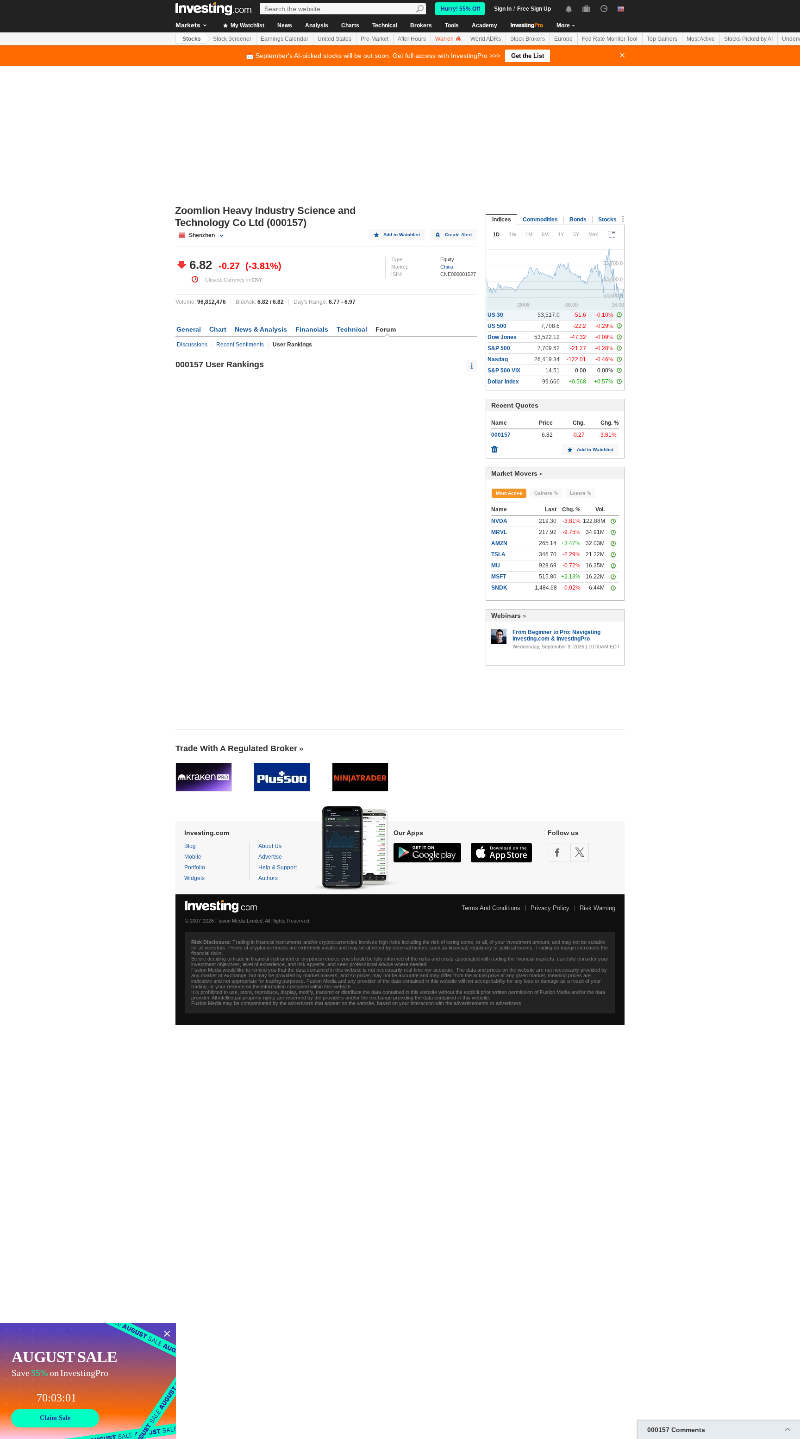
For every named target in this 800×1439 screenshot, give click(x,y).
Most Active (701, 39)
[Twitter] (579, 852)
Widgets (194, 878)
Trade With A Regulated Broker (236, 748)
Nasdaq (498, 359)
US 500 (497, 326)
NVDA (499, 521)
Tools (452, 25)
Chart (217, 329)
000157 (501, 435)
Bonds (578, 219)
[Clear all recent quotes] (494, 447)
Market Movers (514, 473)
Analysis (316, 25)
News (284, 25)
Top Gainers (662, 39)
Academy (484, 25)
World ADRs (485, 39)
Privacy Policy (550, 908)
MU (495, 565)
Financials (311, 329)
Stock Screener (232, 39)
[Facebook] (557, 852)
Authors (268, 878)
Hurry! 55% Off (460, 9)
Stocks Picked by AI (748, 39)
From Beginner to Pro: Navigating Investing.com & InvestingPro (556, 635)
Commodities (540, 219)
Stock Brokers (527, 39)
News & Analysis (261, 329)
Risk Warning (597, 908)
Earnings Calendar (284, 39)
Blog (190, 846)
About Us (269, 846)
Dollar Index (503, 381)
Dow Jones (502, 337)
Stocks (191, 39)
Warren (445, 39)
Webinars (506, 615)
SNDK (499, 587)
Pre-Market (374, 39)
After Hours (412, 39)
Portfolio (194, 867)
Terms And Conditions (491, 908)
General (188, 329)
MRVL (499, 532)
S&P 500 (499, 348)
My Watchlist (246, 25)
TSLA (498, 554)
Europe (563, 39)
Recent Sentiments (240, 344)
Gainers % (546, 493)
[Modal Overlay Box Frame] (88, 1381)
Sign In (503, 9)
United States (334, 39)
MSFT (498, 576)
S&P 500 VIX (504, 370)
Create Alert (458, 234)
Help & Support (277, 867)
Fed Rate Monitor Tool (610, 39)
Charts (350, 25)
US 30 (495, 315)
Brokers (421, 25)
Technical (384, 25)
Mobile (192, 857)
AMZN (499, 543)
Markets (187, 25)
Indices (501, 219)
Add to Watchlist (401, 234)
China (446, 267)
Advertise (270, 857)
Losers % (580, 493)
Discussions (192, 344)
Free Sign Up (534, 9)
